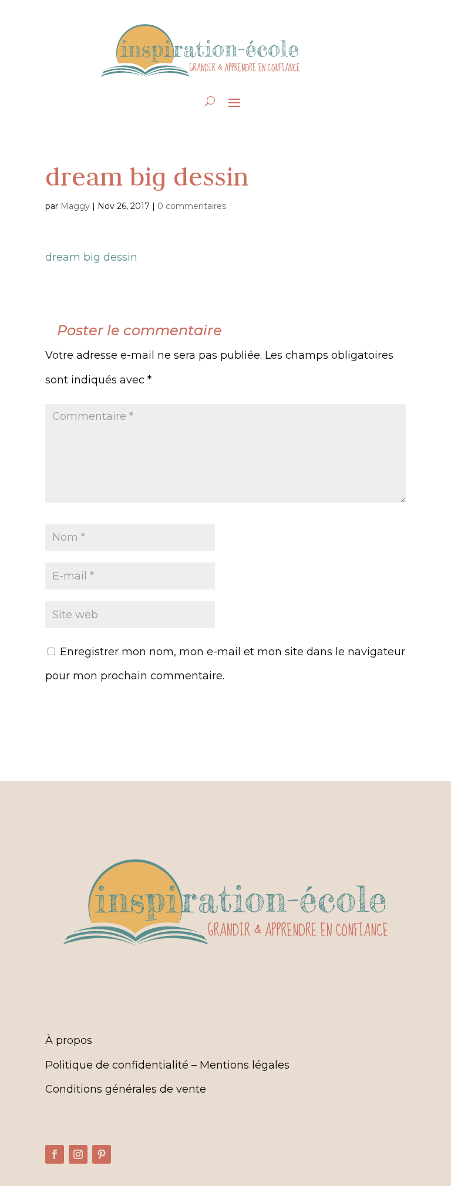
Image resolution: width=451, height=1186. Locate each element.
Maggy (75, 206)
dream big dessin (91, 257)
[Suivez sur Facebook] (54, 1154)
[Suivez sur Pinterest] (101, 1154)
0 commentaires (191, 206)
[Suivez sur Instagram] (78, 1154)
